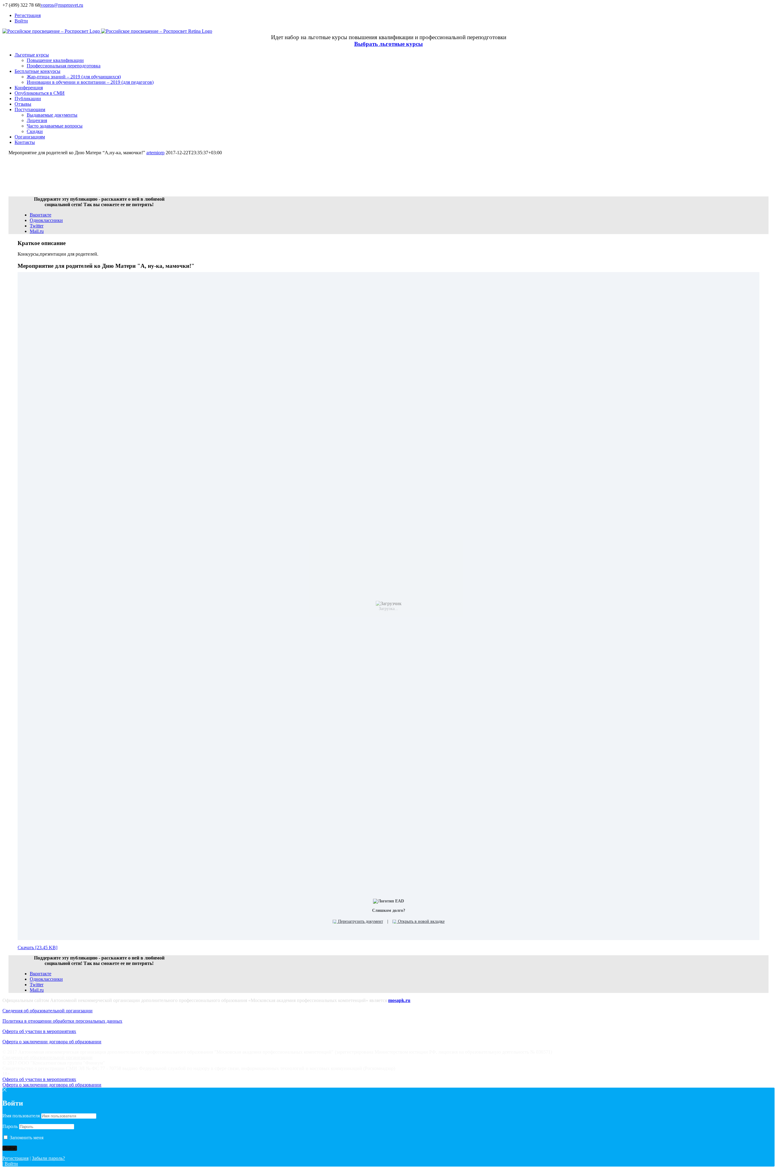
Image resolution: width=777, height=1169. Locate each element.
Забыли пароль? (48, 1158)
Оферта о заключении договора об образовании (51, 1041)
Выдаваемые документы (52, 115)
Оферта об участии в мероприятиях (39, 1031)
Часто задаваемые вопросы (55, 125)
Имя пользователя (21, 1115)
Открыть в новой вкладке (421, 921)
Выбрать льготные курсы (388, 44)
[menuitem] (395, 15)
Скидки (35, 131)
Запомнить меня (25, 1137)
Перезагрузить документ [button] (360, 921)
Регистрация (15, 1158)
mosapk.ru (399, 1000)
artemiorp (155, 152)
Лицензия (37, 120)
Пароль (10, 1126)
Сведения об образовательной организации (47, 1010)
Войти (11, 1163)
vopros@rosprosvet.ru (62, 5)
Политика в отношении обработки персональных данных (62, 1021)
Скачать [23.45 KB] (37, 947)
